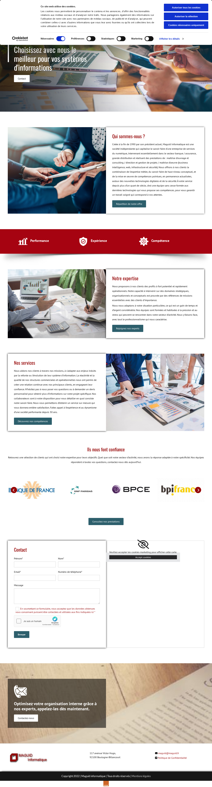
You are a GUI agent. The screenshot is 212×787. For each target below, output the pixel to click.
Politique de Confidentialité (172, 757)
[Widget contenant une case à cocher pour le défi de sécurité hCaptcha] (37, 621)
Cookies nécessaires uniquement (186, 25)
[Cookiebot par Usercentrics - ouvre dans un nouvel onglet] (20, 38)
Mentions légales (141, 776)
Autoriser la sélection (186, 16)
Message (18, 585)
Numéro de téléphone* (70, 571)
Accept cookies (143, 557)
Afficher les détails (169, 38)
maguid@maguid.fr (168, 753)
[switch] (91, 38)
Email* (17, 571)
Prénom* (18, 558)
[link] (143, 544)
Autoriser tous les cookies (186, 7)
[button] (22, 78)
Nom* (61, 558)
